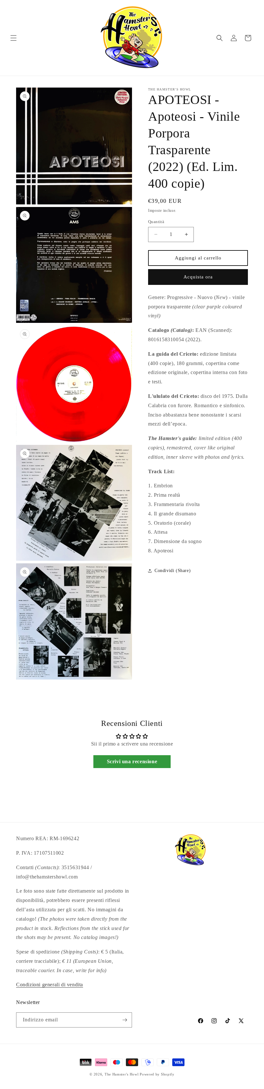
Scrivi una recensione (132, 761)
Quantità (156, 221)
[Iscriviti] (125, 1020)
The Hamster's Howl (122, 1074)
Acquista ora (198, 276)
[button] (13, 38)
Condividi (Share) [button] (173, 570)
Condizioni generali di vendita (49, 984)
